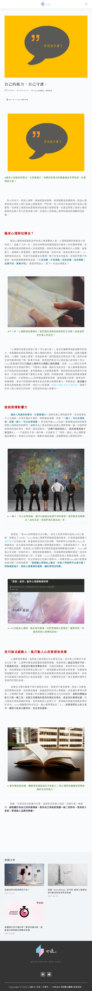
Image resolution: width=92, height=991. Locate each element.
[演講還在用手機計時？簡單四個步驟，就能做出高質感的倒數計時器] (24, 912)
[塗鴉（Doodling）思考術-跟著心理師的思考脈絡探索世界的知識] (67, 875)
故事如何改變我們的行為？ (17, 889)
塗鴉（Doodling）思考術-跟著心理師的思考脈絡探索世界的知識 (67, 891)
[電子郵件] (49, 974)
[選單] (86, 4)
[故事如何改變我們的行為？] (24, 875)
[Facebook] (43, 974)
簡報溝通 (49, 90)
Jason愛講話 (39, 90)
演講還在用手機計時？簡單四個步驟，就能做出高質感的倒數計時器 (24, 928)
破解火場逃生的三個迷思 (65, 385)
